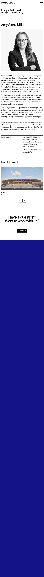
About (25, 274)
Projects (4, 276)
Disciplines (5, 278)
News (3, 292)
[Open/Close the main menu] (41, 2)
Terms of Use (6, 564)
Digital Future (5, 290)
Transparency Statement (10, 566)
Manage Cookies (7, 568)
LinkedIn (25, 288)
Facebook (26, 292)
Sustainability (6, 288)
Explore (3, 274)
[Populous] (9, 3)
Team (24, 276)
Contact (4, 294)
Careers (25, 278)
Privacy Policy (6, 561)
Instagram (26, 290)
